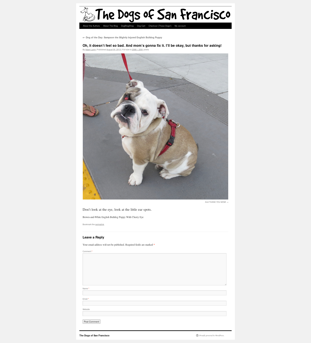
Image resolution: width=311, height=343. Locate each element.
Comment (87, 251)
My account (180, 25)
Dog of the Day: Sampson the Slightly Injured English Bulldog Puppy (122, 37)
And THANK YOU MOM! (215, 201)
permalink (99, 224)
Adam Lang (90, 49)
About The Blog (110, 25)
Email (86, 298)
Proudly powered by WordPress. (211, 335)
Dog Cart (141, 25)
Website (86, 309)
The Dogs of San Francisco (94, 335)
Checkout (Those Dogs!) (160, 25)
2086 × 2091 (137, 49)
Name (86, 288)
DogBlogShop (127, 25)
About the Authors (91, 25)
